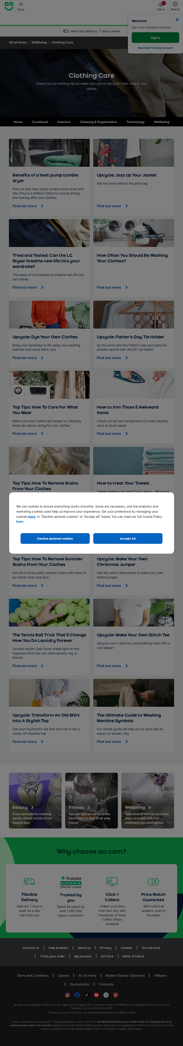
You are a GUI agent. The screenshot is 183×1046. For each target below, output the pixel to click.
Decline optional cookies (55, 538)
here (31, 516)
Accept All (128, 538)
